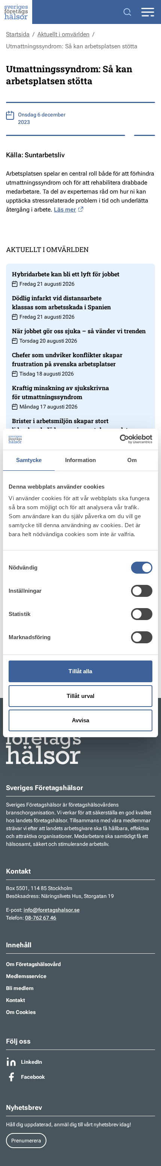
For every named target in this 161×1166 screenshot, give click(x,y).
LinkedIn (31, 1062)
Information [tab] (80, 460)
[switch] (141, 591)
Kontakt (15, 1000)
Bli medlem (20, 988)
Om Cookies (21, 1012)
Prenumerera (26, 1141)
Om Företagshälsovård (33, 964)
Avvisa (80, 720)
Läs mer (65, 209)
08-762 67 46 (40, 918)
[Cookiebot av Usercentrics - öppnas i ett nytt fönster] (119, 439)
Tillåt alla (80, 671)
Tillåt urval (80, 696)
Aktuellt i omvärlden (63, 34)
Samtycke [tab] (29, 460)
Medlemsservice (26, 976)
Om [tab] (132, 460)
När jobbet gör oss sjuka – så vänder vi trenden (79, 331)
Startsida (18, 34)
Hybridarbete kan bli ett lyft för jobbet (65, 274)
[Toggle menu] (147, 12)
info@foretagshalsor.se (52, 910)
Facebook (33, 1077)
